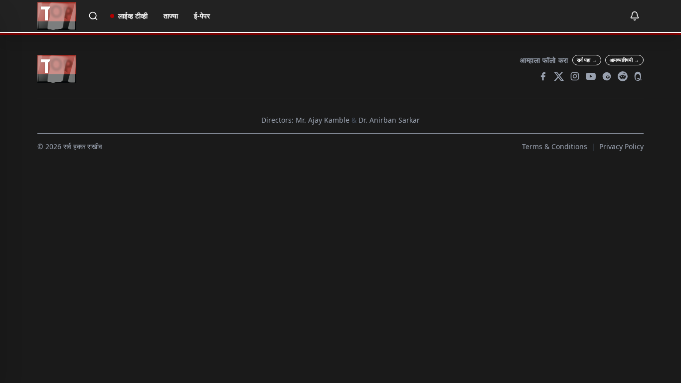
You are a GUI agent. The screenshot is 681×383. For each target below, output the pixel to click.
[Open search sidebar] (93, 16)
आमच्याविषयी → (624, 59)
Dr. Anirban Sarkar (389, 120)
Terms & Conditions (554, 146)
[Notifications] (635, 16)
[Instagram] (575, 76)
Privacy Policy (621, 146)
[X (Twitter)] (559, 76)
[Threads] (607, 76)
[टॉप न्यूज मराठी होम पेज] (56, 16)
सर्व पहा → (587, 59)
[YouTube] (591, 76)
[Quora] (639, 76)
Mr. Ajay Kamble (322, 120)
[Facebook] (543, 76)
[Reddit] (623, 76)
